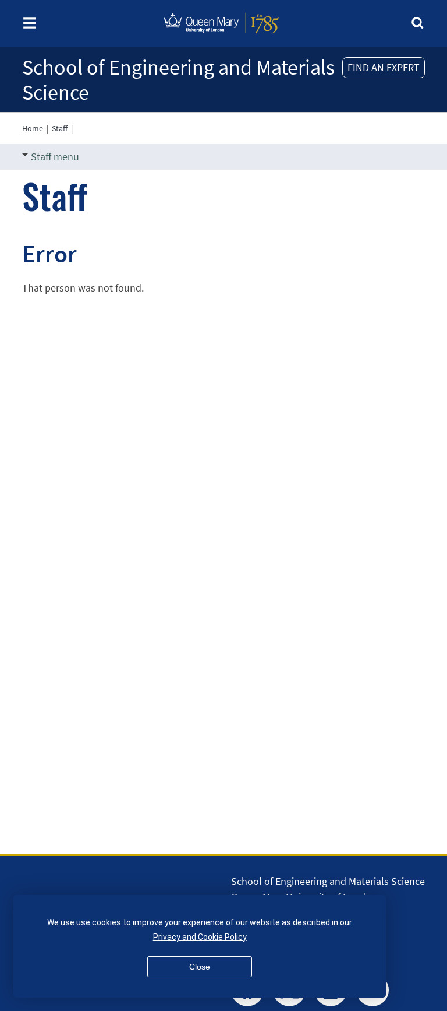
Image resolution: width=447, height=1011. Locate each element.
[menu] (29, 26)
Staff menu (55, 156)
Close (199, 966)
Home (32, 128)
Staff (60, 128)
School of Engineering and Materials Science (178, 80)
